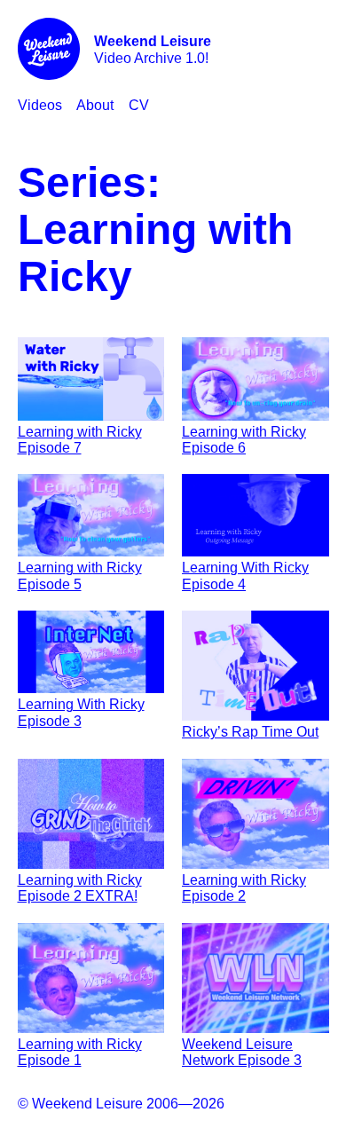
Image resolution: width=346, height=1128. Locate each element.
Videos (40, 105)
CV (139, 105)
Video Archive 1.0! (152, 49)
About (95, 105)
